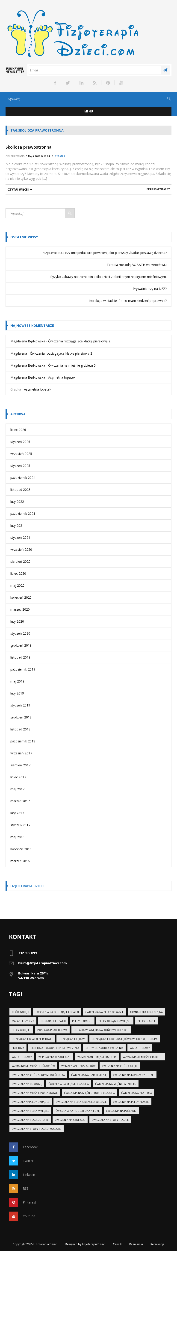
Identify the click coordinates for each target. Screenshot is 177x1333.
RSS (26, 1188)
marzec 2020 (20, 609)
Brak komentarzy (158, 189)
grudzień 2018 (21, 717)
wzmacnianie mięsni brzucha (96, 1057)
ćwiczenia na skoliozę (70, 1119)
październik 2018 (22, 741)
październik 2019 (22, 669)
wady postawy (22, 1057)
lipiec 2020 (18, 573)
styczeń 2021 (20, 537)
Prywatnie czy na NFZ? (150, 288)
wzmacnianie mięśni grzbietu (142, 1057)
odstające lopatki (53, 1021)
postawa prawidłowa (52, 1030)
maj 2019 (17, 681)
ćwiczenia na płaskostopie (30, 1119)
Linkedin (29, 1174)
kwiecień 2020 (21, 597)
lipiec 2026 (18, 429)
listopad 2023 (20, 489)
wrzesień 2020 (21, 549)
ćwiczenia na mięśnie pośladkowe (35, 1093)
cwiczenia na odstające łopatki (57, 1012)
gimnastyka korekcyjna (146, 1012)
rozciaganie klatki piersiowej (32, 1039)
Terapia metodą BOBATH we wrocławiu (137, 264)
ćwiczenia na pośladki (121, 1110)
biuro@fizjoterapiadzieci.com (42, 963)
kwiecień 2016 (21, 849)
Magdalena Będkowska (27, 341)
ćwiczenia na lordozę (27, 1084)
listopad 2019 (20, 657)
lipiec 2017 (18, 777)
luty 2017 (17, 813)
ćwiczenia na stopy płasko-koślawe (36, 1128)
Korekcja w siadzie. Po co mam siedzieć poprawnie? (128, 300)
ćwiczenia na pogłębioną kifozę (78, 1110)
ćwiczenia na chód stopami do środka (38, 1075)
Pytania (60, 156)
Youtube (29, 1216)
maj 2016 (17, 837)
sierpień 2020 (20, 561)
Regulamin (136, 1244)
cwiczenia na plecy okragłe (104, 1012)
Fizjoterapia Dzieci (27, 886)
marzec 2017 (20, 801)
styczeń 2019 (20, 705)
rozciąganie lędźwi (72, 1039)
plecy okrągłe (82, 1021)
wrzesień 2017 (21, 753)
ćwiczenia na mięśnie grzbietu (115, 1084)
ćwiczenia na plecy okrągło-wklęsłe (81, 1101)
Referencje (157, 1244)
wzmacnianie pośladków (78, 1066)
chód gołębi (20, 1012)
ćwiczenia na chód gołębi (119, 1066)
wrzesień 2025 (21, 453)
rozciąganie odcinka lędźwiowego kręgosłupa (124, 1039)
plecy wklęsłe (21, 1030)
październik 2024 (22, 477)
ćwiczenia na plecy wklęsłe (30, 1110)
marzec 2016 (20, 861)
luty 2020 (17, 621)
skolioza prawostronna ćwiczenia (55, 1048)
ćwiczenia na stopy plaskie (110, 1119)
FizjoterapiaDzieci (93, 1244)
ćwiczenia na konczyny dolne (133, 1075)
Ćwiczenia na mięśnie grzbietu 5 (72, 365)
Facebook (30, 1147)
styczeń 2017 (20, 825)
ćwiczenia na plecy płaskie (131, 1101)
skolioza (18, 1048)
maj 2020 (17, 585)
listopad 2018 (20, 729)
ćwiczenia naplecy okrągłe (30, 1101)
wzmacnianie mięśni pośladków (33, 1066)
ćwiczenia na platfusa (136, 1093)
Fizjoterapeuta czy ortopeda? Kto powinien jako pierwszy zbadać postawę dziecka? (105, 252)
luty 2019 (17, 693)
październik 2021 (22, 513)
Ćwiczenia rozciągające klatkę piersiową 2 (79, 341)
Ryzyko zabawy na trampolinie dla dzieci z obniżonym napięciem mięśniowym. (108, 276)
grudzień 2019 (21, 645)
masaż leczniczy (23, 1021)
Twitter (28, 1161)
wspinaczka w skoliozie (54, 1057)
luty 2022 (17, 501)
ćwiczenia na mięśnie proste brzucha (89, 1093)
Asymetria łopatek (61, 377)
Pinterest (29, 1202)
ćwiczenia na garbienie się (88, 1075)
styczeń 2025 (20, 465)
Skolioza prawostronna (29, 147)
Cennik (117, 1244)
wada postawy (140, 1048)
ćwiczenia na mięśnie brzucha (68, 1084)
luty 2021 (17, 525)
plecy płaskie (147, 1021)
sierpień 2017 (20, 765)
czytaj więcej (18, 189)
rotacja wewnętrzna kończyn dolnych (101, 1030)
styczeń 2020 (20, 633)
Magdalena (18, 353)
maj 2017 (17, 789)
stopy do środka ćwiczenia (104, 1048)
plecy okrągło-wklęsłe (115, 1021)
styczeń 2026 (20, 441)
